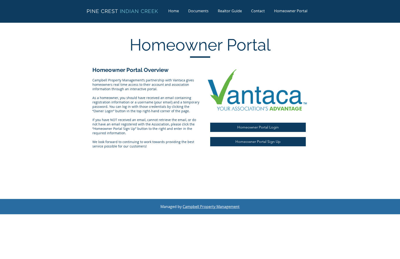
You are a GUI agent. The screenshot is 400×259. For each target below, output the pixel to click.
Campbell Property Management (211, 206)
